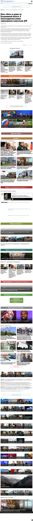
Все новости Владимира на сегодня (16, 106)
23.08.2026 (30, 3)
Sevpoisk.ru (2, 468)
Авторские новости (15, 48)
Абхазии (25, 389)
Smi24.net (2, 263)
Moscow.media (3, 437)
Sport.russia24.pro (3, 235)
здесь (22, 390)
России (18, 389)
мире (28, 389)
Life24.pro (2, 389)
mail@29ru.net (10, 512)
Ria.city (2, 60)
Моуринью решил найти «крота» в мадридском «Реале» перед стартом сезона (19, 202)
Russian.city (2, 489)
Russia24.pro (11, 49)
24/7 (19, 9)
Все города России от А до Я (16, 6)
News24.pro (2, 413)
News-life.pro (24, 388)
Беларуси (21, 389)
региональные (7, 9)
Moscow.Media (19, 388)
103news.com (19, 512)
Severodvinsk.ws (3, 445)
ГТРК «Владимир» (3, 24)
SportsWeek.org (28, 388)
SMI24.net (5, 384)
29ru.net (2, 109)
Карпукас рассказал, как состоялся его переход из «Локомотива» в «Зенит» (18, 215)
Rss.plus (11, 380)
